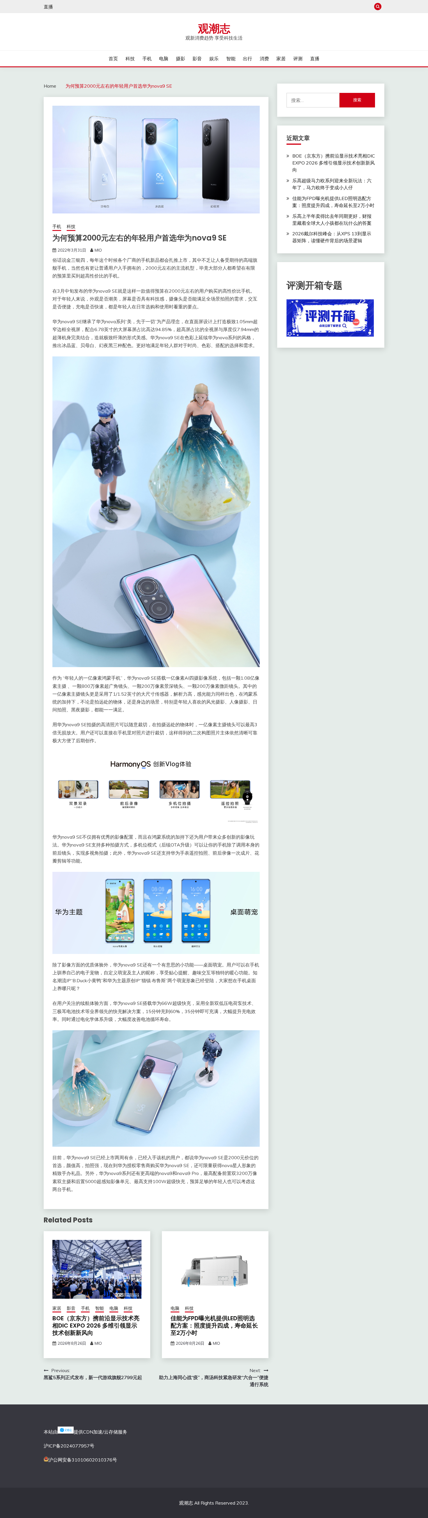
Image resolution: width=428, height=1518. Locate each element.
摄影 (180, 58)
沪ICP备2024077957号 (69, 1446)
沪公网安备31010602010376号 (82, 1460)
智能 (231, 58)
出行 (247, 58)
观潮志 (214, 28)
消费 (264, 58)
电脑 (163, 58)
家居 (281, 58)
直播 (48, 7)
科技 (130, 58)
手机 (147, 58)
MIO (98, 250)
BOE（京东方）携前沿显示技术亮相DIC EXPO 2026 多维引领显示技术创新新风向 (95, 1325)
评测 (298, 58)
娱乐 (214, 58)
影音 (197, 58)
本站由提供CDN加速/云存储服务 (85, 1432)
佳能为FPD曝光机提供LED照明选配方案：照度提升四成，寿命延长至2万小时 (214, 1325)
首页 (113, 58)
